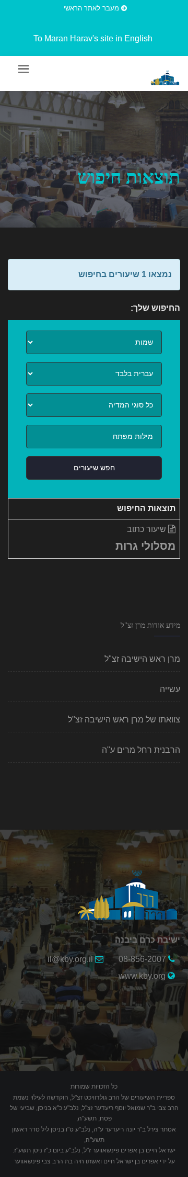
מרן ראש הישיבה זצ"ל (142, 658)
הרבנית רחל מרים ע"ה (141, 749)
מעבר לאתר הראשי (92, 8)
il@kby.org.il (70, 959)
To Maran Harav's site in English (92, 38)
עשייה (170, 689)
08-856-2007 (142, 959)
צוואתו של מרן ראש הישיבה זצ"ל (124, 719)
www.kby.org (142, 975)
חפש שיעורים (94, 467)
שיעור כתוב (147, 529)
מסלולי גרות (145, 546)
